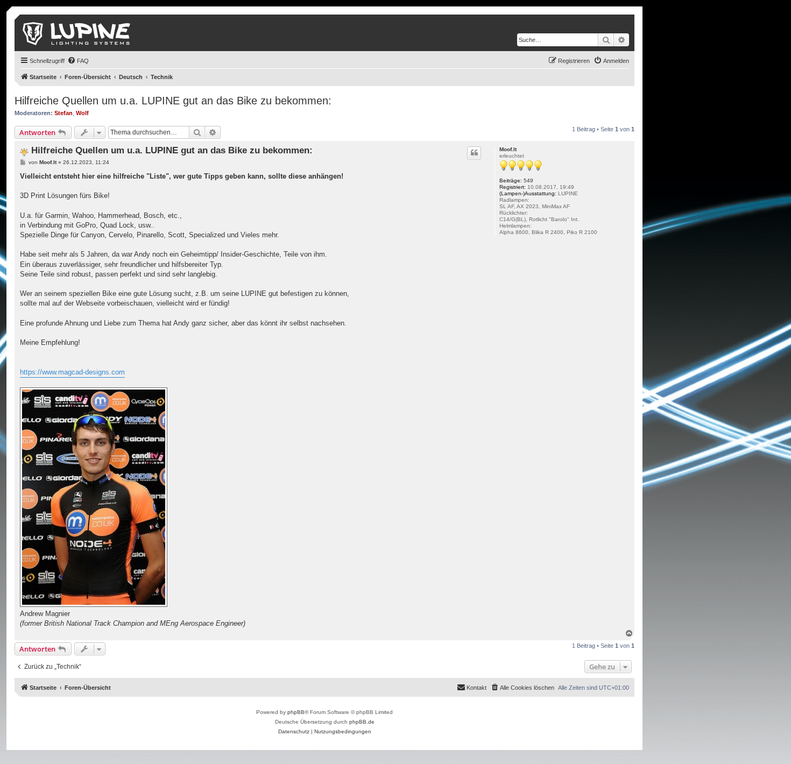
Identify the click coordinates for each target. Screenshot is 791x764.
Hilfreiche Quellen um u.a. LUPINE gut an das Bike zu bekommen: (173, 101)
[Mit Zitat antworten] (474, 152)
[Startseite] (77, 32)
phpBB (296, 712)
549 (528, 180)
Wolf (82, 113)
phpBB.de (362, 722)
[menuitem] (78, 60)
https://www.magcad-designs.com (72, 372)
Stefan (63, 113)
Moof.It (508, 149)
